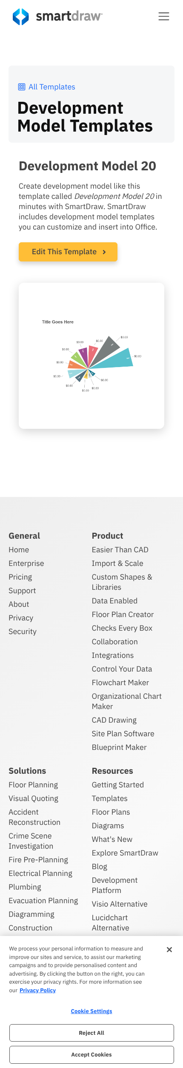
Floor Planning (33, 785)
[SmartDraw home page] (58, 17)
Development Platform (115, 885)
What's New (112, 839)
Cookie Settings (91, 1011)
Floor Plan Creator (123, 614)
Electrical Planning (40, 873)
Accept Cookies (91, 1054)
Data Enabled (115, 601)
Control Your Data (122, 669)
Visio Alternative (120, 904)
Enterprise (26, 563)
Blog (99, 866)
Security (23, 631)
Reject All (91, 1032)
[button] (163, 16)
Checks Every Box (122, 628)
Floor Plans (111, 812)
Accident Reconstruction (34, 817)
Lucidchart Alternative (110, 923)
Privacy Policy (38, 990)
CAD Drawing (114, 720)
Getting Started (118, 785)
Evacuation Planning (43, 900)
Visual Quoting (33, 798)
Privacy (21, 618)
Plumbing (25, 887)
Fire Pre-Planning (38, 859)
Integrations (113, 655)
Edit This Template (64, 251)
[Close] (169, 949)
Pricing (20, 577)
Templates (110, 798)
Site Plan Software (123, 733)
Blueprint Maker (119, 747)
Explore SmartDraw (125, 853)
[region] (91, 1002)
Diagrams (108, 825)
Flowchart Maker (120, 682)
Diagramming (31, 914)
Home (19, 549)
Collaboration (115, 641)
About (19, 604)
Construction (30, 928)
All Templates (52, 87)
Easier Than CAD (120, 549)
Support (22, 590)
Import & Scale (117, 563)
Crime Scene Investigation (31, 841)
